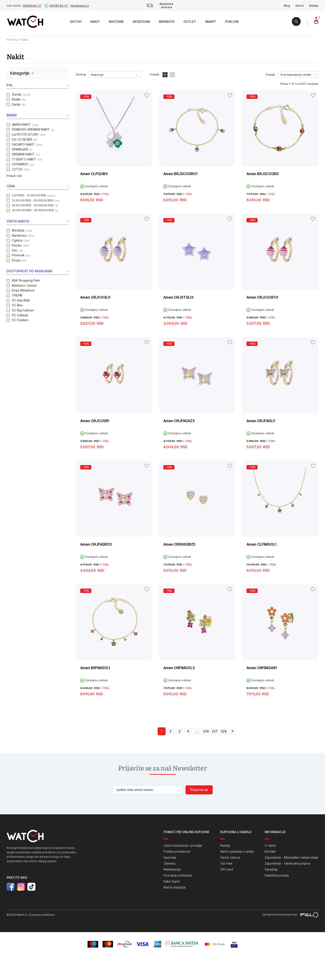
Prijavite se (199, 790)
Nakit (95, 21)
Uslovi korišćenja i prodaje (183, 845)
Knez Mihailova (23, 290)
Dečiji (16, 104)
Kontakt (270, 851)
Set (14, 250)
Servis (299, 5)
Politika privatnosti (177, 851)
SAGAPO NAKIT (23, 144)
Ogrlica (17, 240)
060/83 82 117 (32, 5)
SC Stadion (20, 320)
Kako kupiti (172, 881)
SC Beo (17, 305)
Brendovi (167, 21)
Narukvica (19, 235)
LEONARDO (20, 164)
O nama (270, 845)
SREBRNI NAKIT (23, 154)
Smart (210, 21)
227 (215, 731)
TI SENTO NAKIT (24, 159)
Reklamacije (172, 869)
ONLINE (17, 295)
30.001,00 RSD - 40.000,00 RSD (33, 210)
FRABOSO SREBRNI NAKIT (31, 129)
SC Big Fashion (23, 310)
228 (224, 731)
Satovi (76, 21)
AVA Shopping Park (26, 280)
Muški (16, 99)
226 (206, 731)
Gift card (226, 869)
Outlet (190, 21)
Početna (12, 39)
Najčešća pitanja (277, 875)
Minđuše (18, 230)
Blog (287, 5)
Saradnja (271, 869)
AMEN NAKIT (21, 124)
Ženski (16, 94)
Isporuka (170, 857)
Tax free (226, 863)
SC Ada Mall (21, 300)
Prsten (17, 245)
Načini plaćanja (174, 887)
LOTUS (17, 169)
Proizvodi (60, 22)
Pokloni (232, 21)
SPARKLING (20, 149)
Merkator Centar (24, 285)
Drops (16, 260)
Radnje (313, 5)
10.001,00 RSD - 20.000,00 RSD (32, 200)
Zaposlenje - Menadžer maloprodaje (291, 857)
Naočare (116, 21)
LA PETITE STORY (25, 134)
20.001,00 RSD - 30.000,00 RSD (33, 205)
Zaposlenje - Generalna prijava (287, 863)
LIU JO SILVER (22, 139)
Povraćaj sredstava (178, 875)
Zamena (169, 863)
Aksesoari (141, 21)
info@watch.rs (79, 5)
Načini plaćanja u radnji (237, 851)
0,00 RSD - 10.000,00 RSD (29, 195)
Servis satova (230, 857)
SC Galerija (20, 315)
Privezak (18, 255)
